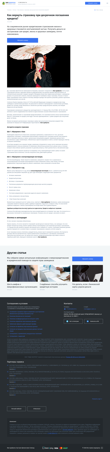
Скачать (11, 369)
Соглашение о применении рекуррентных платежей (26, 333)
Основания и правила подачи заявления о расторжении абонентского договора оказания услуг (27, 312)
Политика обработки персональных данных (23, 321)
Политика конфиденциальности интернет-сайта (24, 319)
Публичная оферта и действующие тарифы (23, 324)
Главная (9, 10)
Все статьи (100, 10)
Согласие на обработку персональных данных (24, 326)
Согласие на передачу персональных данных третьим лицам (26, 330)
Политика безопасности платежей (20, 316)
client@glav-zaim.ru (90, 309)
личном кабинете (68, 429)
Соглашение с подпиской (17, 336)
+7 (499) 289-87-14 (22, 2)
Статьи (14, 10)
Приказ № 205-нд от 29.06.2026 (75, 357)
